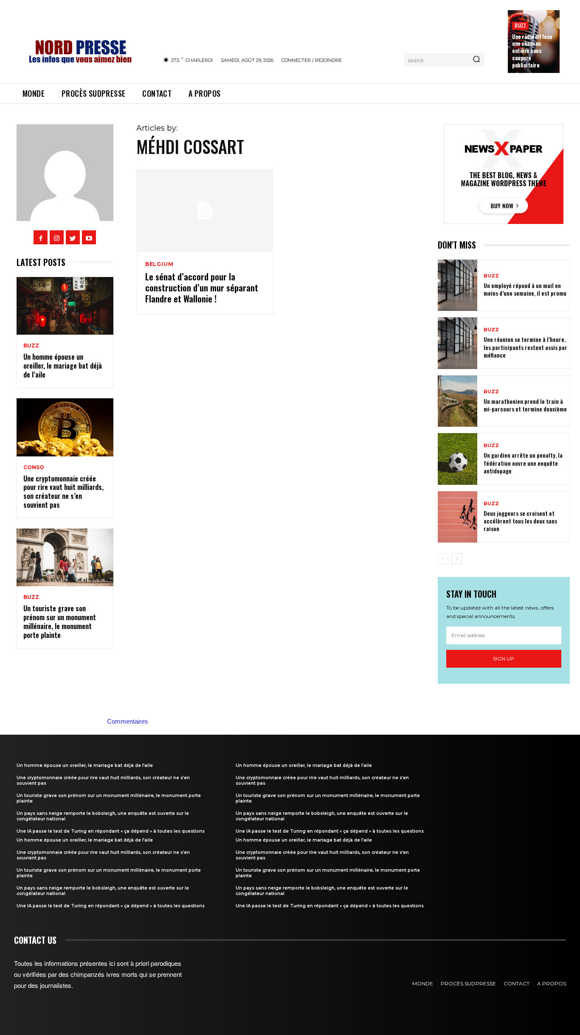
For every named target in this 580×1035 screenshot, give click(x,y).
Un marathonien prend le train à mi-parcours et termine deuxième (525, 405)
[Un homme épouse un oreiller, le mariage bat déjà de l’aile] (65, 306)
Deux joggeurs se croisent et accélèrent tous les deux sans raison (520, 521)
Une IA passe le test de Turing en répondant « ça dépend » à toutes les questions (111, 831)
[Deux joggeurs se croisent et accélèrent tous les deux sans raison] (457, 517)
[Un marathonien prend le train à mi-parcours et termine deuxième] (457, 401)
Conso (33, 467)
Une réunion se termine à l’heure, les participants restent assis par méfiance (525, 347)
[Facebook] (41, 237)
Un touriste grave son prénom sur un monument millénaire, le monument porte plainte (59, 621)
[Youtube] (89, 237)
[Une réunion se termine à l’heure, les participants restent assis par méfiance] (457, 343)
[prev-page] (443, 558)
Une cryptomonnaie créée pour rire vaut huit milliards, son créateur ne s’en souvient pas (63, 491)
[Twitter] (73, 237)
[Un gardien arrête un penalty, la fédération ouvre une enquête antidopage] (457, 458)
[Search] (476, 60)
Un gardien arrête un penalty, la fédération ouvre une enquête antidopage (523, 462)
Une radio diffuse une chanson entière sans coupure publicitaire (532, 51)
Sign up (503, 658)
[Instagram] (57, 237)
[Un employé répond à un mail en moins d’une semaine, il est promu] (457, 285)
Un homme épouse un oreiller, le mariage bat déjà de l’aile (62, 366)
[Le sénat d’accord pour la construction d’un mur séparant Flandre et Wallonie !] (204, 210)
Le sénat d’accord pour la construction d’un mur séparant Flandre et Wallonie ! (201, 287)
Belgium (159, 264)
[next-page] (456, 558)
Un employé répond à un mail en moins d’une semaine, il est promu (525, 289)
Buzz (520, 25)
